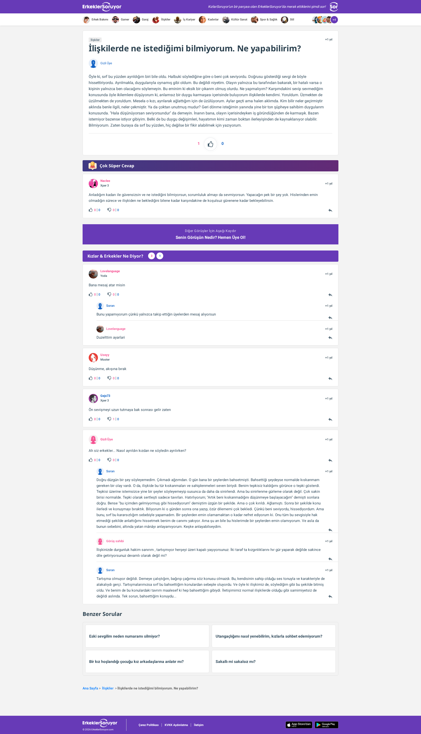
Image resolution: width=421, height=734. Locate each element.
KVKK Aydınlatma (176, 725)
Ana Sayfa (90, 688)
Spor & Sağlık (268, 19)
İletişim (198, 725)
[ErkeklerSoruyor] (104, 723)
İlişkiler (165, 19)
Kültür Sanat (238, 19)
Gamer (124, 19)
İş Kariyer (188, 19)
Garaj (144, 19)
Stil (291, 19)
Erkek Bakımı (99, 19)
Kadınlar (213, 19)
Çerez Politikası (149, 725)
